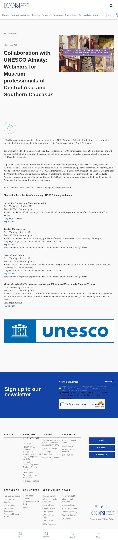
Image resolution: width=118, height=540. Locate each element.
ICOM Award (47, 521)
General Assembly (69, 512)
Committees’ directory (28, 497)
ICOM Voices (47, 512)
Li (108, 506)
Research (46, 15)
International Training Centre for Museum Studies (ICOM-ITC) (51, 442)
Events (5, 15)
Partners (26, 507)
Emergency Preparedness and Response (31, 475)
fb (103, 506)
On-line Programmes (51, 457)
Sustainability (67, 446)
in (97, 506)
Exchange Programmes (47, 453)
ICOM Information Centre (69, 441)
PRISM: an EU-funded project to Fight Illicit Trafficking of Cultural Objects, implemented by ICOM (32, 453)
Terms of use (95, 519)
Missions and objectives (67, 500)
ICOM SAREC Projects (48, 516)
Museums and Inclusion (68, 450)
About (96, 15)
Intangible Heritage (31, 481)
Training (36, 15)
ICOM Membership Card (31, 502)
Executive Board (68, 505)
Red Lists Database (12, 496)
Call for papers (48, 508)
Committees (71, 15)
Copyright (27, 444)
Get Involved (85, 15)
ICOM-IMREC (67, 455)
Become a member (50, 496)
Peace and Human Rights (11, 515)
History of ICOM (68, 496)
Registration (9, 221)
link (16, 187)
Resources (58, 15)
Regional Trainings (50, 448)
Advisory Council (69, 515)
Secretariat (66, 518)
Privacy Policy (108, 519)
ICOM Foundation (49, 524)
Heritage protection (20, 15)
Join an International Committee (50, 500)
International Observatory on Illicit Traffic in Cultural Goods (31, 466)
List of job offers (48, 505)
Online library (9, 505)
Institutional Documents (8, 510)
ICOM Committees (69, 508)
